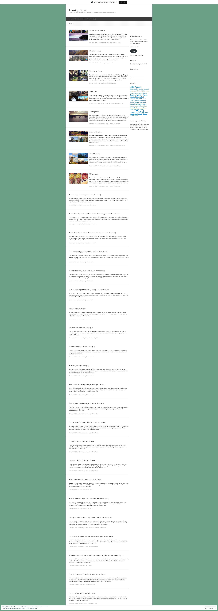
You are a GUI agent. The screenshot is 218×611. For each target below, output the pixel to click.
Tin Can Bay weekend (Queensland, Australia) (85, 195)
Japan (144, 99)
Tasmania (115, 42)
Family (110, 42)
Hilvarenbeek (94, 174)
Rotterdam (93, 91)
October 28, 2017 (93, 42)
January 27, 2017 (93, 103)
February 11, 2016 (73, 527)
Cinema (132, 93)
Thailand (132, 112)
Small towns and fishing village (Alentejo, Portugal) (87, 384)
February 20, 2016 (73, 338)
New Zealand (137, 104)
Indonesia (139, 99)
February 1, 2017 (93, 83)
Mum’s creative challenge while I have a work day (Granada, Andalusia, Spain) (96, 555)
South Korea (143, 108)
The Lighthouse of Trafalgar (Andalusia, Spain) (85, 479)
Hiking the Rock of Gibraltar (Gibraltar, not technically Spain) (90, 517)
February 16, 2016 (73, 376)
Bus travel (146, 89)
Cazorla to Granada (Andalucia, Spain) (82, 593)
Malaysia (136, 100)
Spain (93, 432)
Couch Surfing (138, 93)
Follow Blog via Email (136, 36)
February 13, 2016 (73, 489)
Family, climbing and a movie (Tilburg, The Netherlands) (89, 289)
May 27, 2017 (92, 63)
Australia (101, 42)
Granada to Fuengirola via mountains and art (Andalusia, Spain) (91, 536)
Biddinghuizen (94, 111)
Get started (122, 2)
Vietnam (145, 114)
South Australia (134, 108)
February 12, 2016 (73, 508)
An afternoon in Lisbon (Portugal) (81, 327)
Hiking (106, 63)
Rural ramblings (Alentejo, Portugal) (82, 346)
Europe (88, 19)
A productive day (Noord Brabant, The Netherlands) (87, 270)
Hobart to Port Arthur (97, 30)
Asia (84, 19)
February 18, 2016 (73, 357)
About (75, 19)
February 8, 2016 (73, 603)
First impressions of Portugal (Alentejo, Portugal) (86, 403)
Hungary (132, 99)
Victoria (140, 114)
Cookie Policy (33, 608)
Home (70, 19)
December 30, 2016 (94, 145)
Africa (79, 19)
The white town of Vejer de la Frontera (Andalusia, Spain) (89, 498)
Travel (119, 42)
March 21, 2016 (72, 224)
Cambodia (133, 91)
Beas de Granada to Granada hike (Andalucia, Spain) (87, 574)
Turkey (146, 112)
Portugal (95, 338)
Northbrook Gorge (95, 71)
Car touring (106, 42)
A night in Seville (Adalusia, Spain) (81, 441)
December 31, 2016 (94, 123)
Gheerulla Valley (95, 51)
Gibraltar (94, 527)
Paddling (88, 224)
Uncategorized (134, 114)
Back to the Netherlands (77, 308)
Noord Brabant (94, 154)
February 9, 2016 (73, 565)
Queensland (111, 63)
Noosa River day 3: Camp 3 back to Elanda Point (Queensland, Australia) (94, 214)
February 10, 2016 (73, 546)
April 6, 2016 (72, 205)
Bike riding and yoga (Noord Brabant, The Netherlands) (88, 251)
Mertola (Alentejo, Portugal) (79, 365)
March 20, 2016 (72, 243)
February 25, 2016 (73, 262)
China (147, 91)
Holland (114, 103)
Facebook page (134, 69)
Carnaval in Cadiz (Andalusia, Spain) (82, 460)
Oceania (94, 19)
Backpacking (82, 338)
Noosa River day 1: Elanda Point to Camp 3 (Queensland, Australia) (92, 233)
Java (131, 100)
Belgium (141, 89)
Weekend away (134, 115)
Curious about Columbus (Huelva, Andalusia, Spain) (87, 422)
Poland (132, 106)
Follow (133, 51)
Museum (118, 103)
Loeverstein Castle (95, 132)
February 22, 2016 (73, 319)
